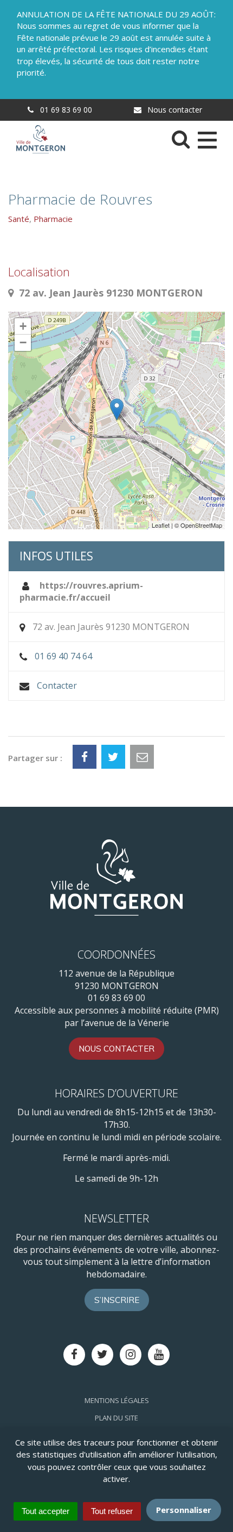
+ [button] (23, 326)
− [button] (23, 342)
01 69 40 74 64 (63, 656)
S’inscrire (116, 1300)
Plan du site (116, 1418)
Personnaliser (183, 1509)
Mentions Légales (117, 1400)
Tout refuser (112, 1511)
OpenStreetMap (201, 525)
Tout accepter (45, 1511)
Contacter (57, 685)
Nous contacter (173, 109)
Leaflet (161, 525)
